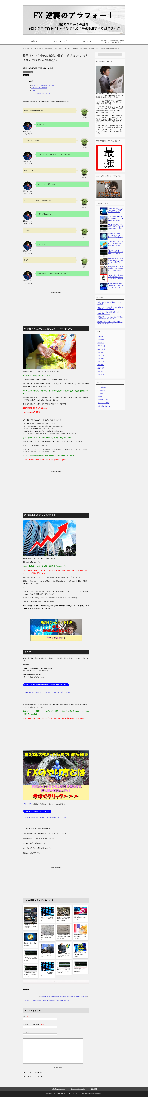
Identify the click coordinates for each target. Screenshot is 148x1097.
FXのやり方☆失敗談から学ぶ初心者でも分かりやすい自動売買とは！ (112, 41)
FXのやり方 (27, 804)
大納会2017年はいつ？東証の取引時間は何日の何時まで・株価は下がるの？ (63, 919)
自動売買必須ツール (104, 406)
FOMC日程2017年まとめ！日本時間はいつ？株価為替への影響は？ (47, 955)
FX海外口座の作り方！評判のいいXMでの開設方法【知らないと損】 (46, 817)
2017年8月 (100, 352)
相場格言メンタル (103, 400)
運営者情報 (94, 1089)
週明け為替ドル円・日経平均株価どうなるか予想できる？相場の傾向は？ (115, 268)
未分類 (100, 396)
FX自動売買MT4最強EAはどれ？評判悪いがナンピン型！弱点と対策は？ (47, 692)
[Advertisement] (56, 305)
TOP (41, 48)
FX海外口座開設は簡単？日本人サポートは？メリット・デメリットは (115, 285)
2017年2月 (100, 371)
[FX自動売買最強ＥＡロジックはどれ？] (109, 169)
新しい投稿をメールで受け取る (33, 1076)
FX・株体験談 (102, 387)
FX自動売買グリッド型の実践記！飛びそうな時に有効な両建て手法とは (30, 974)
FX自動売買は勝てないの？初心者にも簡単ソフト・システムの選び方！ (115, 235)
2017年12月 (101, 349)
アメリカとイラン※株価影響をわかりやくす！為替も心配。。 (47, 974)
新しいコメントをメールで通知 (33, 1072)
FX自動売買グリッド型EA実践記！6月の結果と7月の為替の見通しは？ (63, 971)
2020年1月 (100, 343)
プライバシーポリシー (58, 1089)
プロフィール (87, 41)
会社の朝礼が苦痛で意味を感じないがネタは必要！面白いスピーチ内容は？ (63, 936)
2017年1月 (100, 374)
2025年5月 (100, 336)
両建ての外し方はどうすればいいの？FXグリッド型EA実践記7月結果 (30, 959)
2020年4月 (100, 339)
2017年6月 (100, 358)
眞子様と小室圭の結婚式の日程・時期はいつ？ (44, 85)
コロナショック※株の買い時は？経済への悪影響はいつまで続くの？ (80, 954)
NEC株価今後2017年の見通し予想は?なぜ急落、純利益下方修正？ (47, 937)
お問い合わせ (35, 41)
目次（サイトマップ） (61, 41)
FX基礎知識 (101, 390)
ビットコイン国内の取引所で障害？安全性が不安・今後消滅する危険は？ (30, 944)
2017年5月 (100, 361)
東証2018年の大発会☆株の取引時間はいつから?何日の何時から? (47, 919)
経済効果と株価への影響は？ (39, 88)
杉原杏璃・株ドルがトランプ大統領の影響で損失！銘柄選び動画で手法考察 (30, 926)
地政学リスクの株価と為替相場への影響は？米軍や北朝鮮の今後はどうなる (80, 936)
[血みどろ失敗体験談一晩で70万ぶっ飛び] (109, 197)
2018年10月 (101, 346)
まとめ (33, 90)
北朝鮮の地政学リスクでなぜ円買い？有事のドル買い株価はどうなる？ (80, 918)
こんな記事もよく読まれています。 (43, 93)
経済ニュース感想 (28, 72)
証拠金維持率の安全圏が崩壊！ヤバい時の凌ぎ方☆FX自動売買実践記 (80, 970)
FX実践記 (101, 393)
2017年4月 (100, 365)
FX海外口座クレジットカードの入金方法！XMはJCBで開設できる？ (115, 243)
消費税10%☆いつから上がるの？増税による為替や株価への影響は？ (63, 955)
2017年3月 (100, 368)
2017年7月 (100, 355)
